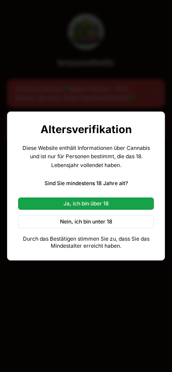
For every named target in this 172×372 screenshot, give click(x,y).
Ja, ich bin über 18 (86, 203)
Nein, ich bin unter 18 (86, 221)
